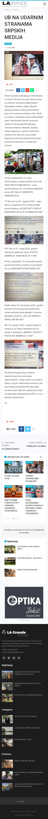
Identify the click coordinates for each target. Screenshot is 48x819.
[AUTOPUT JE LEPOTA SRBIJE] (7, 719)
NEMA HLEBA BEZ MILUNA (27, 570)
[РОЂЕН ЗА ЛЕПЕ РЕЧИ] (13, 467)
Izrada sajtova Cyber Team (24, 815)
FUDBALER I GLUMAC (36, 446)
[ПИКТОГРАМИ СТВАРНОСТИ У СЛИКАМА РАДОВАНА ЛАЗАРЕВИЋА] (13, 491)
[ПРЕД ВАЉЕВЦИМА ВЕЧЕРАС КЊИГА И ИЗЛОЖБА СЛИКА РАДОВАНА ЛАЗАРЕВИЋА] (35, 491)
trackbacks (28, 530)
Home (22, 802)
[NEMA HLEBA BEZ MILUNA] (9, 573)
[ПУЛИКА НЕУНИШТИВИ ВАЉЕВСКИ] (35, 467)
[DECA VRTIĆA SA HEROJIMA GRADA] (7, 698)
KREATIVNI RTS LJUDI (23, 739)
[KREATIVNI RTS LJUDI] (7, 742)
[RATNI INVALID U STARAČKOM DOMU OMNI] (7, 775)
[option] (24, 561)
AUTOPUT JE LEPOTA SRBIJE (26, 716)
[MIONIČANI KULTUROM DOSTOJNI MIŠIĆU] (7, 686)
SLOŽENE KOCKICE (10, 449)
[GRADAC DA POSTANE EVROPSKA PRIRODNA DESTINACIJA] (7, 675)
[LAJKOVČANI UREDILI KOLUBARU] (7, 731)
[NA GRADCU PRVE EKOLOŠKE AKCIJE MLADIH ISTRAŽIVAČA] (7, 787)
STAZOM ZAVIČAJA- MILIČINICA (29, 558)
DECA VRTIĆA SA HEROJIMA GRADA (28, 695)
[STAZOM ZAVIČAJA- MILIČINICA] (9, 561)
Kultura (8, 43)
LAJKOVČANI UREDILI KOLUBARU (27, 728)
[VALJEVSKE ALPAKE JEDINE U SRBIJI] (9, 549)
